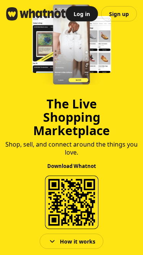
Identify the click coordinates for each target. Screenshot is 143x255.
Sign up (119, 14)
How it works (77, 241)
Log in (82, 14)
